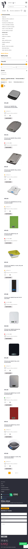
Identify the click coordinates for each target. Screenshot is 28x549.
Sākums (3, 78)
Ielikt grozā (8, 118)
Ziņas (2, 483)
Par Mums (3, 481)
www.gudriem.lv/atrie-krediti (4, 499)
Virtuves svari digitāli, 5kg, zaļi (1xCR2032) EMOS (11, 234)
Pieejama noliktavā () (6, 57)
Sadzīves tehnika (10, 78)
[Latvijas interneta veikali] (6, 496)
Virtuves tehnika (6, 14)
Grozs (10, 2)
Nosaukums (3, 82)
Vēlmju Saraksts (15, 10)
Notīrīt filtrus (4, 53)
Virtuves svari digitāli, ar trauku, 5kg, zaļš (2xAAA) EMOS (13, 266)
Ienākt (4, 10)
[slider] (1, 64)
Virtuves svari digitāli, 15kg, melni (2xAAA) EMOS (11, 362)
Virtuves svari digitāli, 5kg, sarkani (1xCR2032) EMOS (12, 425)
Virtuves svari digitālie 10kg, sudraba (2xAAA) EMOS (12, 139)
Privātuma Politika (4, 487)
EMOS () (4, 72)
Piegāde (2, 491)
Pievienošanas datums (18, 82)
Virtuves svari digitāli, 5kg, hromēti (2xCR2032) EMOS (12, 393)
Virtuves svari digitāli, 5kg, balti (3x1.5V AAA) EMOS (13, 298)
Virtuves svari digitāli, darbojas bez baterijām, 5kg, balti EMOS (12, 330)
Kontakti (2, 485)
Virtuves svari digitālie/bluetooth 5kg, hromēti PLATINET (12, 202)
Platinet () (4, 74)
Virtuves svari (4, 80)
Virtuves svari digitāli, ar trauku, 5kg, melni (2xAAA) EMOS (12, 457)
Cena (10, 82)
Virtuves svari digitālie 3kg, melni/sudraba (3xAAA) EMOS (10, 107)
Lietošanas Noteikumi (5, 489)
